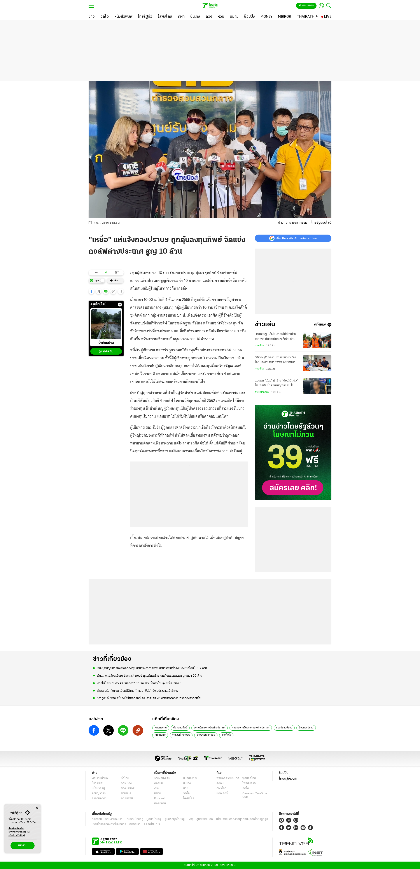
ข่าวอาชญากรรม (206, 735)
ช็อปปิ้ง (283, 773)
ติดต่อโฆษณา (152, 824)
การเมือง (259, 345)
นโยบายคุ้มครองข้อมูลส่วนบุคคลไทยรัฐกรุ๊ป (242, 819)
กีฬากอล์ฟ (160, 735)
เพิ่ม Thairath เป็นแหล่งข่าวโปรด (296, 238)
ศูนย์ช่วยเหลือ (204, 819)
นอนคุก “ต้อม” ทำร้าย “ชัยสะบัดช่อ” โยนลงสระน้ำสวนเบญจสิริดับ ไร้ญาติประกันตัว (276, 383)
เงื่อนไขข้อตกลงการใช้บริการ (109, 824)
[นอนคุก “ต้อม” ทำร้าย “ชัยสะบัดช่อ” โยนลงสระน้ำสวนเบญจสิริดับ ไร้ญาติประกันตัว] (317, 386)
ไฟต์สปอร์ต (249, 783)
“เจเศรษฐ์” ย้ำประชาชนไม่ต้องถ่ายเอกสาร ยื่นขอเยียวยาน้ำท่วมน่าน (275, 337)
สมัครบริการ (306, 5)
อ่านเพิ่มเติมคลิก (17, 830)
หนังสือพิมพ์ (190, 778)
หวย (185, 788)
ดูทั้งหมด (320, 324)
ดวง (156, 788)
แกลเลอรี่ (222, 793)
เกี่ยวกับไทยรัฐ (134, 819)
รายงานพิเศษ (162, 778)
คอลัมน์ (158, 783)
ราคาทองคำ (99, 798)
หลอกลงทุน (161, 727)
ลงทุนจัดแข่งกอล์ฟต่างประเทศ (209, 727)
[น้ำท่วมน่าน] (106, 324)
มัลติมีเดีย (160, 803)
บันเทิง (187, 783)
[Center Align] (37, 808)
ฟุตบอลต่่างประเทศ (228, 778)
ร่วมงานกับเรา (113, 819)
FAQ (190, 819)
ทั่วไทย (125, 778)
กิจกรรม (97, 819)
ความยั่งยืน (128, 798)
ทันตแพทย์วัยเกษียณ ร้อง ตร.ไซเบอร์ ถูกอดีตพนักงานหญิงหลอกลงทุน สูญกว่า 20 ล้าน (149, 675)
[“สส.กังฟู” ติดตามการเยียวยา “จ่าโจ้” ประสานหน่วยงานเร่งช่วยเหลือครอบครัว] (317, 363)
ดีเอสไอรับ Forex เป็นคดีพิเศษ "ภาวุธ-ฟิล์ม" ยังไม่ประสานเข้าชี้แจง (137, 691)
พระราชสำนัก (100, 778)
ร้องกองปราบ (306, 727)
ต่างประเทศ (128, 788)
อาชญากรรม (298, 223)
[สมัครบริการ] (293, 452)
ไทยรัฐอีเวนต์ (288, 778)
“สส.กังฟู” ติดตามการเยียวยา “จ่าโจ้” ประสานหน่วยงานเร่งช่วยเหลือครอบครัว (276, 360)
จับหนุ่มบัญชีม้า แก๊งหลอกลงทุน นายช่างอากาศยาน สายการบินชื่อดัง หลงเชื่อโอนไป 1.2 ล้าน (152, 668)
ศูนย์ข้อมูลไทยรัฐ (175, 819)
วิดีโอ (186, 793)
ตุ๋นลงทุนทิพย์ (180, 727)
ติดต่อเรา (134, 824)
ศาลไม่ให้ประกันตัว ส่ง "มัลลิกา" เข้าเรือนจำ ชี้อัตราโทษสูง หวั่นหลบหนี (138, 683)
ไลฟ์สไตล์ (188, 798)
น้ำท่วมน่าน (106, 343)
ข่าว (281, 223)
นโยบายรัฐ (98, 788)
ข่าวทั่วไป (226, 735)
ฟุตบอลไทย (249, 778)
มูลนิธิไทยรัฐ (154, 819)
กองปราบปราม (284, 727)
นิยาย (157, 793)
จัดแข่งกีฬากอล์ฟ (181, 735)
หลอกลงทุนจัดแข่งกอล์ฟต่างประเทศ (251, 727)
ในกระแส (97, 783)
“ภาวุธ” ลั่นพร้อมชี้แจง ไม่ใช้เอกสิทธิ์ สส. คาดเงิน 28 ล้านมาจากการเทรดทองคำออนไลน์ (149, 698)
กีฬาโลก (221, 788)
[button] (91, 291)
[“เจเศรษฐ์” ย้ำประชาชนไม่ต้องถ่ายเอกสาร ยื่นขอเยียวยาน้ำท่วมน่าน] (317, 340)
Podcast (159, 798)
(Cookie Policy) (17, 835)
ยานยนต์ (126, 793)
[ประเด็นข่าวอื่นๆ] (120, 305)
